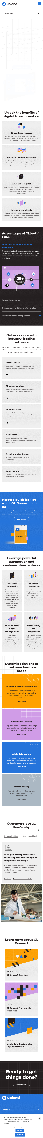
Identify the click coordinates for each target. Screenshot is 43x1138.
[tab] (10, 837)
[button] (39, 3)
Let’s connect (21, 1084)
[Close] (39, 1118)
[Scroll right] (39, 830)
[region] (21, 1126)
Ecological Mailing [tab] (11, 836)
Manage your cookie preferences (20, 1127)
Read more (7, 879)
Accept (20, 1135)
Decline (19, 1130)
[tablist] (20, 837)
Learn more (21, 519)
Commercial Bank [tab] (30, 836)
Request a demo (22, 63)
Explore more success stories (22, 879)
